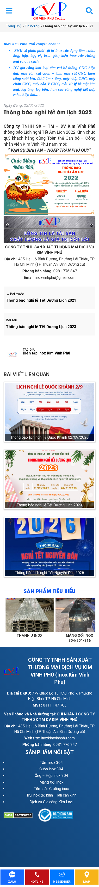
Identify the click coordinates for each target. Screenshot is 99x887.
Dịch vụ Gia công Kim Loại (51, 802)
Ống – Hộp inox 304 (51, 775)
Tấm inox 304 (51, 762)
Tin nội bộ (32, 26)
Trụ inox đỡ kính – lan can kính (51, 795)
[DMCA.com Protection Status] (21, 815)
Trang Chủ (14, 26)
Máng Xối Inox (51, 782)
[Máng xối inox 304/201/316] (51, 615)
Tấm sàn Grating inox (51, 788)
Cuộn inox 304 (51, 769)
